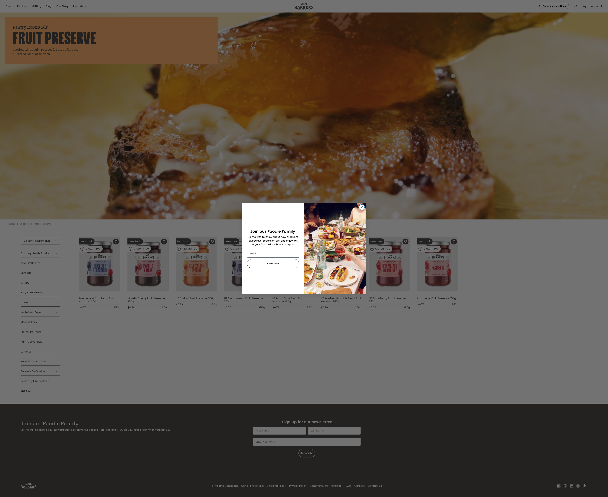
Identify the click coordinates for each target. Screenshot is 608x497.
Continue (273, 263)
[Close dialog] (361, 207)
